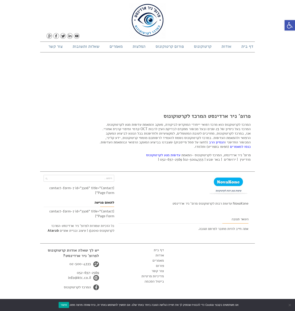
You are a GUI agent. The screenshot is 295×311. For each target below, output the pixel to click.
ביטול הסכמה (154, 281)
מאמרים (116, 46)
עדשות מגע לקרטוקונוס (163, 155)
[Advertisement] (147, 82)
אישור (64, 304)
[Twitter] (63, 36)
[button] (290, 25)
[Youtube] (76, 36)
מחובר (222, 228)
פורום (160, 265)
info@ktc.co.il (79, 277)
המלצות (139, 46)
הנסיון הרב (217, 142)
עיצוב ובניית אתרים (67, 230)
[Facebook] (56, 36)
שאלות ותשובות (86, 46)
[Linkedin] (70, 36)
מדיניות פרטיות (152, 276)
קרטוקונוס (203, 46)
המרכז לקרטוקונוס (77, 287)
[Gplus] (49, 36)
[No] (290, 305)
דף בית (247, 46)
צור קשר (55, 46)
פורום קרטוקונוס (170, 46)
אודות (226, 46)
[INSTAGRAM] (83, 36)
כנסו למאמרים (240, 146)
